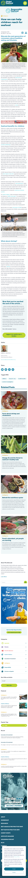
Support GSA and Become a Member (14, 335)
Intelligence (4, 695)
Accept (14, 868)
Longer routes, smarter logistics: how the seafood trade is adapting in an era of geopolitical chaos (9, 715)
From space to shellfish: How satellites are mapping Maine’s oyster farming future (9, 698)
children (4, 378)
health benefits (22, 378)
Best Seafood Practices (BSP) (10, 830)
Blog (2, 842)
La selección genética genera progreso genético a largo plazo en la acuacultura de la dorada (14, 767)
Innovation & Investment (7, 735)
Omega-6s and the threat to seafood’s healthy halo (12, 459)
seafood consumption (7, 381)
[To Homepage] (7, 3)
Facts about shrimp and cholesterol (11, 414)
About (3, 817)
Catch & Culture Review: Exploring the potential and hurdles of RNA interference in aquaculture (9, 706)
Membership (5, 820)
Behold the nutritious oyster (12, 498)
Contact (4, 846)
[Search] (25, 582)
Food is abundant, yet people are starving (13, 539)
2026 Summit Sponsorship (14, 632)
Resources (4, 823)
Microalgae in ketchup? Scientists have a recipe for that (12, 744)
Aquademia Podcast (7, 839)
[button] (22, 33)
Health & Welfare (5, 703)
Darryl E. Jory (12, 378)
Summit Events (5, 833)
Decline (14, 872)
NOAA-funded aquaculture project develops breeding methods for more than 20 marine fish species (12, 737)
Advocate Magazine (7, 836)
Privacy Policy (16, 856)
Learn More (4, 576)
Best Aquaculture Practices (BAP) (12, 826)
